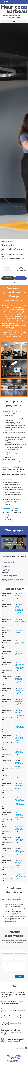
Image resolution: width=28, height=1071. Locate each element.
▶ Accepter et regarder (14, 539)
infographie (7, 449)
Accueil (3, 241)
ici (5, 258)
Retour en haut (20, 1048)
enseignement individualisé (11, 424)
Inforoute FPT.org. (13, 921)
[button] (14, 21)
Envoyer (19, 976)
